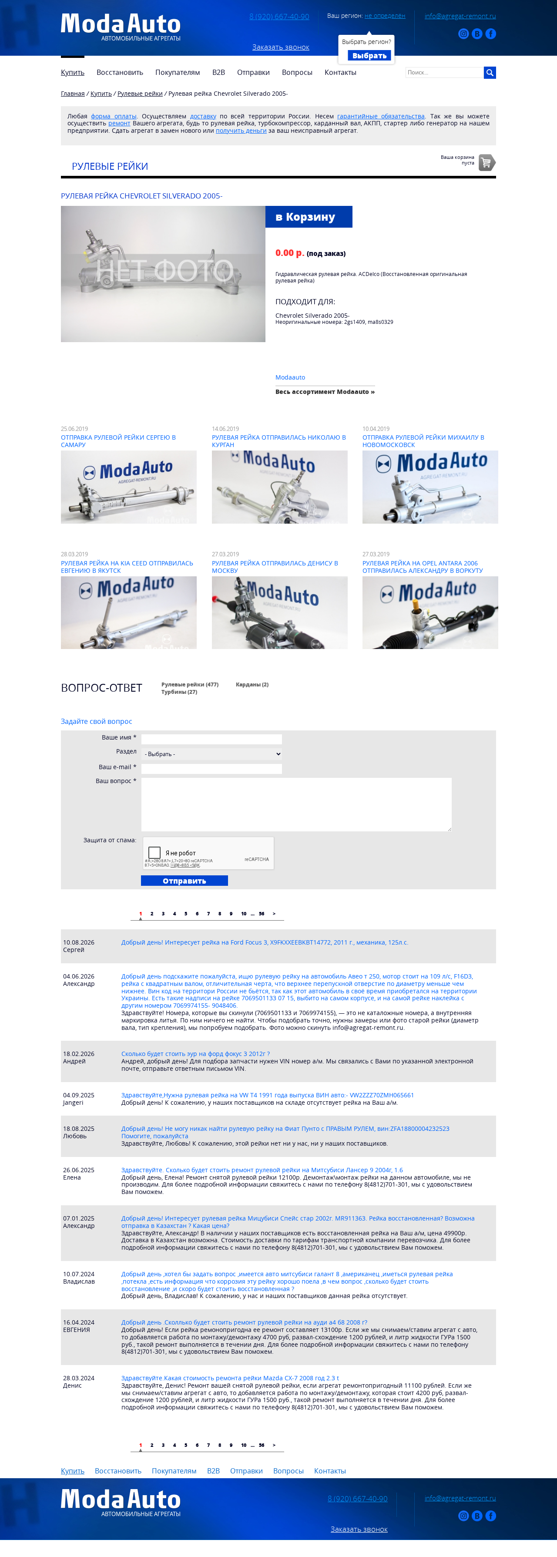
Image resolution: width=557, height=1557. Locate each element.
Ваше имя (119, 737)
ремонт (119, 123)
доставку (203, 116)
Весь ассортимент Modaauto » (325, 391)
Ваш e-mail (118, 767)
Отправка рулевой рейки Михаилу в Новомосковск (423, 441)
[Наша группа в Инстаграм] (463, 37)
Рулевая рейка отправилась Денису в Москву (275, 567)
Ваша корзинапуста (457, 160)
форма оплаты (113, 116)
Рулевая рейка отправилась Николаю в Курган (279, 441)
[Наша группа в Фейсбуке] (490, 37)
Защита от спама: (110, 840)
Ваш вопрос (116, 781)
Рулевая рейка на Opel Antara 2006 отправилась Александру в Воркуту (422, 567)
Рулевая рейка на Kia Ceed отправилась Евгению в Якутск (127, 567)
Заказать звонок (280, 47)
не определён (385, 15)
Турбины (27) (179, 692)
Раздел (126, 751)
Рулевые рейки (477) (189, 684)
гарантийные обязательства (381, 116)
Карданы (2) (252, 684)
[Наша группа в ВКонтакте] (477, 37)
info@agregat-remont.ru (460, 15)
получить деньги (241, 130)
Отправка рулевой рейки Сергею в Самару (118, 441)
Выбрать (369, 55)
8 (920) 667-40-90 (279, 16)
